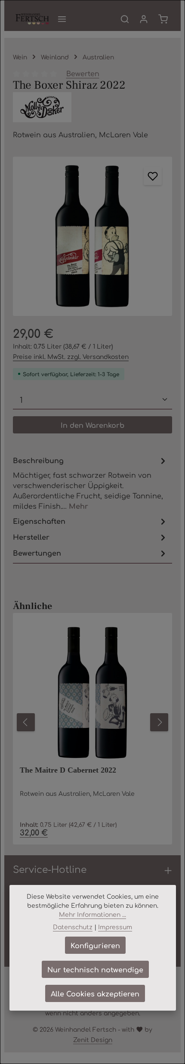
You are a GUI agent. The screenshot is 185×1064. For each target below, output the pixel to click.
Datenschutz (72, 927)
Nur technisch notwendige (95, 969)
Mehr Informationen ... (92, 914)
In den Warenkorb (92, 425)
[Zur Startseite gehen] (32, 19)
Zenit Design (92, 1039)
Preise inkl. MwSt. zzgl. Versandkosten (71, 356)
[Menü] (62, 19)
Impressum (115, 927)
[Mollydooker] (92, 107)
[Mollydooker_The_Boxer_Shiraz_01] (92, 236)
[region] (92, 236)
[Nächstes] (159, 722)
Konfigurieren (95, 945)
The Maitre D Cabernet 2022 (68, 770)
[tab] (90, 482)
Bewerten (82, 73)
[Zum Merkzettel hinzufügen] (153, 176)
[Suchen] (124, 19)
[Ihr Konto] (143, 19)
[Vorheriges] (26, 722)
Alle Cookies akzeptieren (95, 993)
